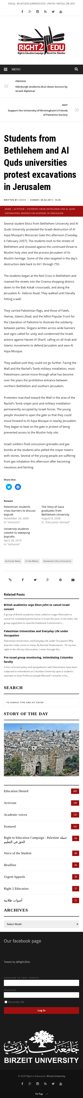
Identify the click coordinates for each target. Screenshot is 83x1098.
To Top (39, 1093)
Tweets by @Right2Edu (17, 962)
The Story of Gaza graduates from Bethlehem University (55, 510)
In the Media (31, 561)
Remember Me (16, 1002)
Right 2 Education (16, 888)
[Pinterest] (60, 580)
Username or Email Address (21, 977)
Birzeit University (56, 1076)
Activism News (12, 561)
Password (10, 990)
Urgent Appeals (14, 877)
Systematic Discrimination (57, 561)
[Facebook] (23, 580)
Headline (10, 865)
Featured (10, 826)
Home (8, 209)
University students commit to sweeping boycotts (17, 532)
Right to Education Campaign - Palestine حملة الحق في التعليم (35, 840)
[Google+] (48, 580)
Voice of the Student (17, 853)
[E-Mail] (73, 580)
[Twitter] (35, 580)
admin (22, 199)
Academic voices (15, 815)
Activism (19, 209)
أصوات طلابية (13, 900)
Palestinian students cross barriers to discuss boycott (20, 510)
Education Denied (16, 791)
